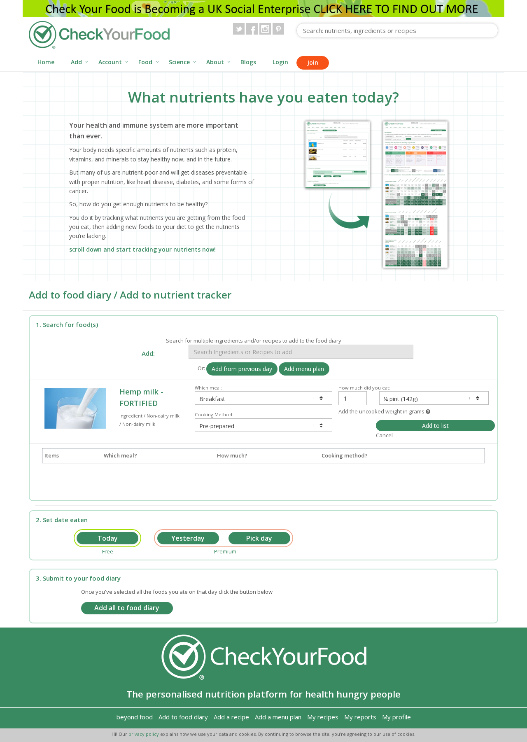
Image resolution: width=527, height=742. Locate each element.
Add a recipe (231, 717)
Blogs (248, 62)
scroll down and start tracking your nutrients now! (142, 249)
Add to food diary (183, 717)
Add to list (435, 425)
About (215, 62)
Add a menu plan (278, 717)
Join (312, 62)
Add (76, 62)
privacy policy (144, 734)
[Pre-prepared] (264, 425)
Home (45, 62)
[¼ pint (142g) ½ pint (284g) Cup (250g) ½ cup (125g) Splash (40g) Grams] (434, 398)
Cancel (384, 435)
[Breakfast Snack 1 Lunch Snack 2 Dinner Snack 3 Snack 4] (264, 398)
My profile (396, 717)
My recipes (322, 717)
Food (145, 62)
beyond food (135, 717)
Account (110, 62)
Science (179, 62)
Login (280, 62)
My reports (360, 717)
